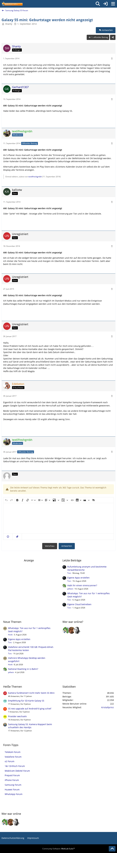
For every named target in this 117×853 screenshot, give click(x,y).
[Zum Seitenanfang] (112, 848)
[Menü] (113, 4)
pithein (70, 588)
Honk (10, 634)
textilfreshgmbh (35, 176)
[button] (7, 537)
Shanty (8, 23)
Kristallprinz (107, 707)
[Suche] (98, 4)
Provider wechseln (17, 716)
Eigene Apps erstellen (78, 577)
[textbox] (58, 518)
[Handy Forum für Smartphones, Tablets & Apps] (12, 4)
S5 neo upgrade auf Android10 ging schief (29, 708)
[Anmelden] (105, 4)
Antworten (66, 545)
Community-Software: (58, 848)
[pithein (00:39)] (66, 630)
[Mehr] (111, 58)
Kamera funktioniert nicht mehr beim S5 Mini (31, 692)
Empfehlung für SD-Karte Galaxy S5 (26, 700)
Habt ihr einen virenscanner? (82, 585)
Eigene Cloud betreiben (79, 604)
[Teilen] (112, 37)
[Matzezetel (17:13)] (71, 630)
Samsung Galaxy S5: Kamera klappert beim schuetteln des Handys (30, 726)
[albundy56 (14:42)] (77, 630)
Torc (69, 573)
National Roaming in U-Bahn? (23, 668)
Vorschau (49, 545)
